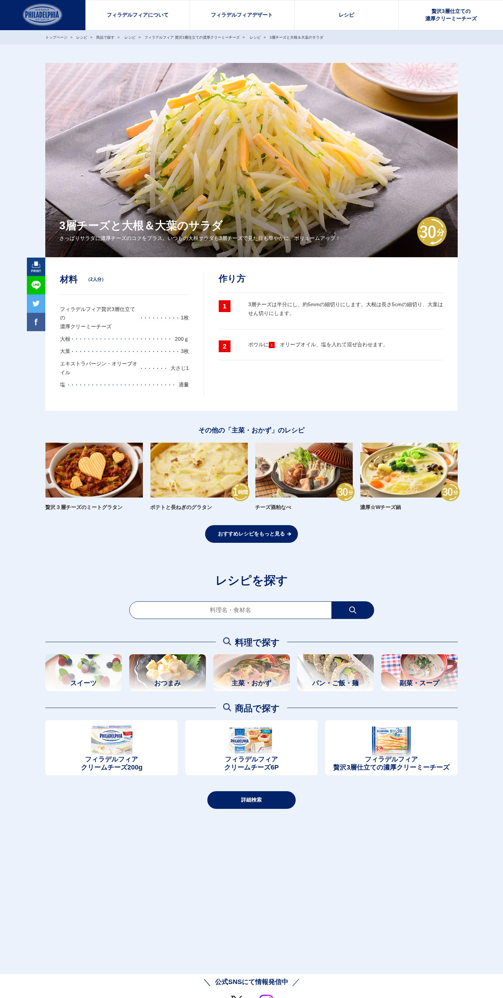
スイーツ (83, 683)
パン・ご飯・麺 (335, 683)
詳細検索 (251, 800)
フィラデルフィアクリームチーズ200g (112, 763)
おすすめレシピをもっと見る (251, 534)
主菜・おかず (251, 683)
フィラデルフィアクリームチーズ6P (251, 763)
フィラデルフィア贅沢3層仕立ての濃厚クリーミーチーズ (391, 763)
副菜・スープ (419, 683)
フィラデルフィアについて (138, 15)
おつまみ (167, 683)
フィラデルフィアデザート (242, 15)
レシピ (346, 15)
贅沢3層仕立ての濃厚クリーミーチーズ (451, 14)
